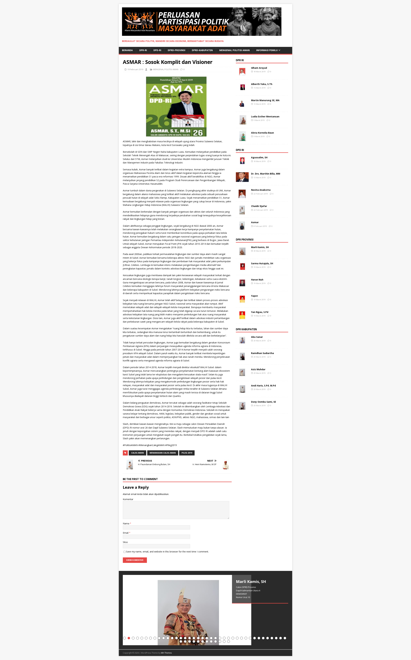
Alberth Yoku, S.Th (261, 84)
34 (267, 638)
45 (207, 641)
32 (259, 638)
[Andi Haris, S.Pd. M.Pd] (242, 391)
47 (215, 641)
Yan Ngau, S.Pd (259, 312)
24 (224, 638)
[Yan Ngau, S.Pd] (242, 318)
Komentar (128, 499)
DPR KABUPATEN (246, 329)
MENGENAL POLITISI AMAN (234, 50)
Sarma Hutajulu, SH (262, 263)
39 (180, 641)
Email (126, 532)
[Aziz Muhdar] (242, 375)
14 (180, 638)
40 (185, 641)
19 (202, 638)
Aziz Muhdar (258, 369)
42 (193, 641)
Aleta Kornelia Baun (262, 132)
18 (198, 638)
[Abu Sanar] (242, 343)
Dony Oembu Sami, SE (263, 401)
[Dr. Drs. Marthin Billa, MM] (242, 180)
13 (176, 638)
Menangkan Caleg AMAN (163, 452)
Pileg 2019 (187, 452)
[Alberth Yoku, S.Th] (242, 90)
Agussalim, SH (259, 157)
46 (211, 641)
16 (189, 638)
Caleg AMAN (137, 452)
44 (202, 641)
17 (193, 638)
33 (263, 638)
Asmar (255, 222)
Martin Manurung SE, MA (265, 100)
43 (198, 641)
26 (233, 638)
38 (285, 638)
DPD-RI (157, 50)
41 (189, 641)
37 (280, 638)
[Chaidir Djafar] (242, 212)
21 (211, 638)
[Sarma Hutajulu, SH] (242, 269)
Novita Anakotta (261, 189)
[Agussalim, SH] (242, 163)
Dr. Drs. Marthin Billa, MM (265, 173)
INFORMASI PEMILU (267, 50)
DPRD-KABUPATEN (202, 50)
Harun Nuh (257, 279)
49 (224, 641)
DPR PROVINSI (245, 239)
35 (272, 638)
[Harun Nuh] (242, 286)
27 (237, 638)
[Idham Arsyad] (242, 74)
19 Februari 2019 (135, 69)
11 (167, 638)
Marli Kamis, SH (260, 247)
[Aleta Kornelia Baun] (242, 138)
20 (207, 638)
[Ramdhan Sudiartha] (242, 359)
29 (246, 638)
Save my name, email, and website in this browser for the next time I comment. (167, 551)
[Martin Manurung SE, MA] (242, 106)
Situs (125, 542)
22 (215, 638)
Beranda (127, 50)
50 (228, 641)
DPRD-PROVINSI (176, 50)
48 (220, 641)
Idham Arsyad (259, 67)
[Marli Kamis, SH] (242, 253)
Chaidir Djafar (259, 206)
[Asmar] (242, 228)
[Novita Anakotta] (242, 196)
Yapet (254, 295)
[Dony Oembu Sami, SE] (242, 408)
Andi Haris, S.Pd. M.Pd (263, 385)
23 (220, 638)
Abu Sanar (257, 336)
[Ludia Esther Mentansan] (242, 122)
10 (163, 638)
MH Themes (166, 652)
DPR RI (240, 60)
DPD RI (240, 150)
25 (228, 638)
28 (241, 638)
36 (276, 638)
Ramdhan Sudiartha (262, 353)
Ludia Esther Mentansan (265, 116)
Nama (126, 523)
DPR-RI (143, 50)
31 (254, 638)
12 (172, 638)
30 (250, 638)
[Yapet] (242, 302)
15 (185, 638)
